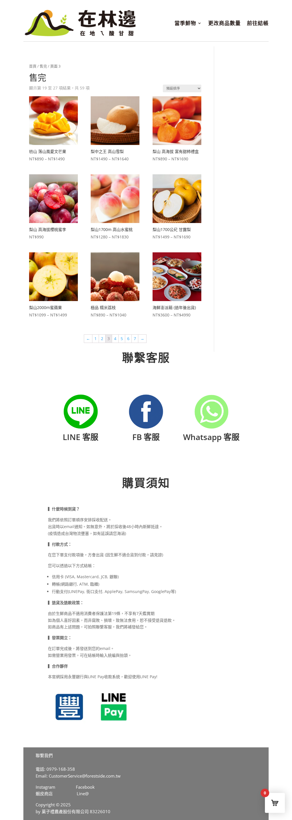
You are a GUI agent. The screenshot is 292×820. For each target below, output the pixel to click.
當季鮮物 (185, 23)
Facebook (85, 787)
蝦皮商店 (44, 793)
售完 (43, 66)
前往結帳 (258, 23)
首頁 (32, 66)
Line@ (83, 793)
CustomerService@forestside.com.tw (85, 776)
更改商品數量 (224, 23)
